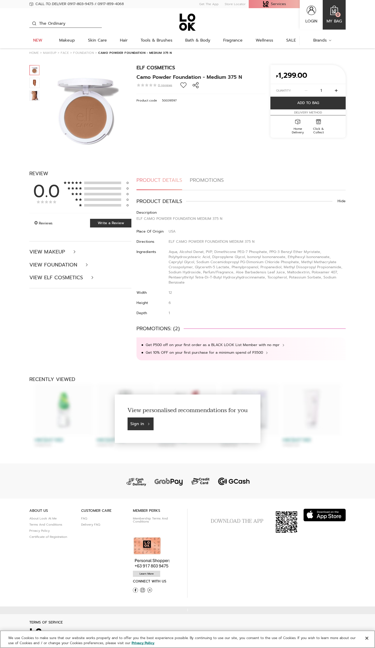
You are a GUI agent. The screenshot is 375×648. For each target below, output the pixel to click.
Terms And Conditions (45, 524)
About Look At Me (43, 518)
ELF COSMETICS (155, 67)
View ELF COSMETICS (57, 277)
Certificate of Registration (48, 537)
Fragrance (233, 40)
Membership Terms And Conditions (150, 520)
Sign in (137, 424)
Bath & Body (197, 40)
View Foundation (54, 265)
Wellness (264, 40)
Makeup (67, 40)
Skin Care (97, 40)
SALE (291, 40)
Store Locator (235, 4)
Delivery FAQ (90, 524)
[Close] (366, 638)
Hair (124, 40)
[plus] (336, 90)
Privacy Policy (39, 530)
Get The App (209, 4)
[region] (187, 639)
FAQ (84, 518)
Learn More (147, 574)
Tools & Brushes (156, 40)
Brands (320, 40)
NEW (37, 40)
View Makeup (48, 252)
